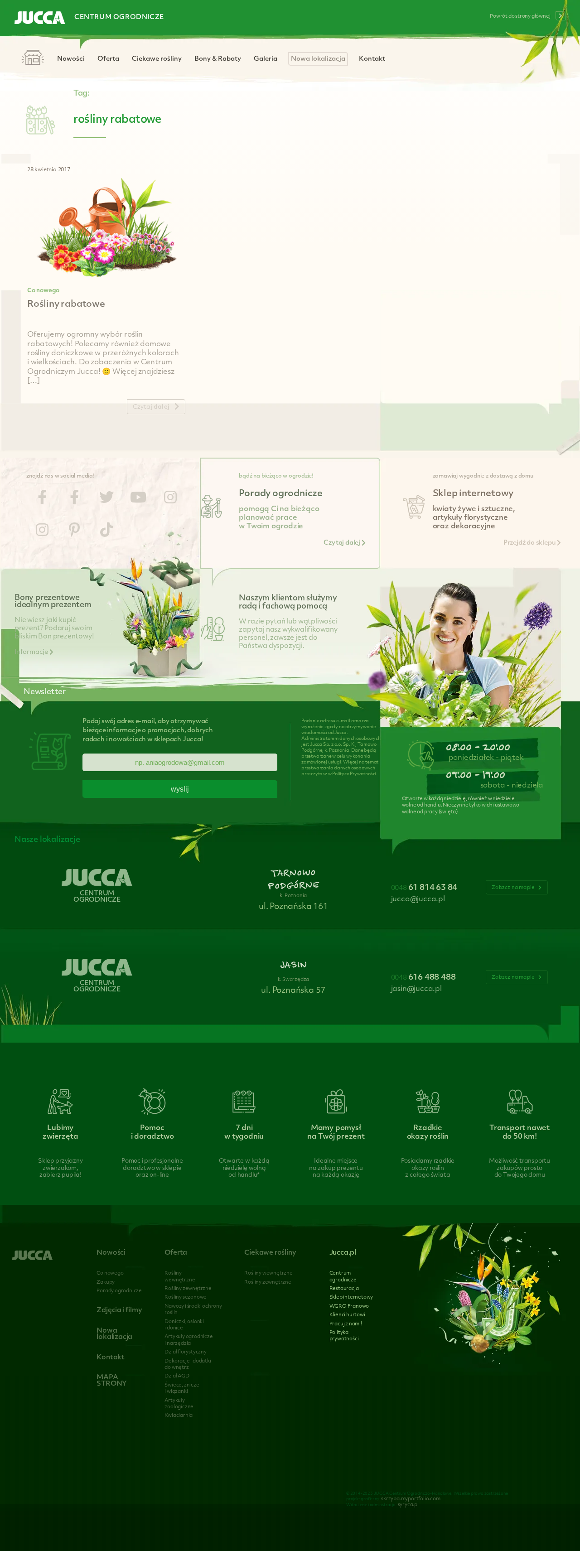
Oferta (108, 59)
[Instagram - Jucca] (170, 499)
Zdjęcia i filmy (119, 1310)
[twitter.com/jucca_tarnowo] (106, 499)
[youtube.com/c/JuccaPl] (138, 499)
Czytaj (151, 407)
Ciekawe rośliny (157, 59)
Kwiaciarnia (178, 1415)
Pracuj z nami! (345, 1324)
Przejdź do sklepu (530, 543)
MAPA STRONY (112, 1380)
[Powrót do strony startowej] (39, 18)
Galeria (265, 59)
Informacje (31, 652)
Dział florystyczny (185, 1352)
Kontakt (372, 59)
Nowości (71, 59)
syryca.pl (408, 1505)
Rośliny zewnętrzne (187, 1288)
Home (32, 58)
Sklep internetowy (351, 1297)
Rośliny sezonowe (185, 1297)
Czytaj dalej (342, 543)
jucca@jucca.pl (418, 899)
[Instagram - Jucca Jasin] (42, 531)
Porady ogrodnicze (119, 1291)
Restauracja (344, 1288)
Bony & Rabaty (217, 59)
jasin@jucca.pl (416, 989)
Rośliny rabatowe (66, 304)
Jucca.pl (342, 1253)
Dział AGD (176, 1376)
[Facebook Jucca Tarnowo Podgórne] (42, 499)
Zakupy (106, 1282)
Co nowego (43, 291)
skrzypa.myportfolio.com (410, 1499)
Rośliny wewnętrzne (268, 1273)
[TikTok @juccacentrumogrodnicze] (106, 531)
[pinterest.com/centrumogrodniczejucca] (74, 531)
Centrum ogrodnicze (119, 17)
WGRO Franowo (349, 1306)
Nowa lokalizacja (318, 59)
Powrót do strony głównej (520, 16)
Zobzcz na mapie (514, 887)
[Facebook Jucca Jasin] (74, 499)
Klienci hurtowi (347, 1315)
